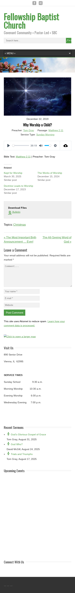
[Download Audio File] (65, 145)
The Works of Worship (50, 173)
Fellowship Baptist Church (31, 20)
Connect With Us (14, 561)
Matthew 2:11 (55, 130)
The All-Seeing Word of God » (57, 239)
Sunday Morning (45, 134)
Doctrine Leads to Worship (18, 185)
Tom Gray (28, 130)
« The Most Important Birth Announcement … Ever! (20, 239)
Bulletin (16, 212)
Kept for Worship (13, 173)
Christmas (19, 224)
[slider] (20, 145)
